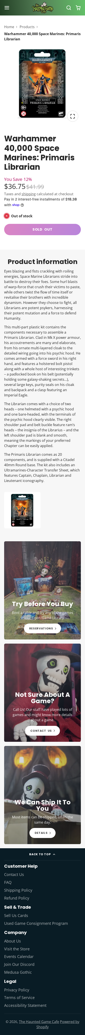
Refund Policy (16, 898)
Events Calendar (19, 956)
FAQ (8, 882)
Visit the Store (17, 948)
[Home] (42, 7)
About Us (12, 941)
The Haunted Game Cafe (39, 1021)
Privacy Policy (16, 989)
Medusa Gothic (18, 972)
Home (9, 26)
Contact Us (14, 874)
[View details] (42, 590)
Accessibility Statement (25, 1005)
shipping (29, 194)
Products (27, 26)
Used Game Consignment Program (36, 923)
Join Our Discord (19, 964)
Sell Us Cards (16, 915)
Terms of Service (19, 997)
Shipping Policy (18, 890)
